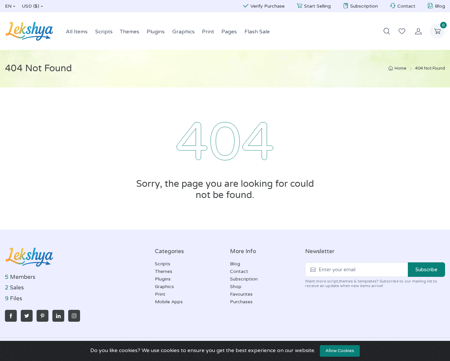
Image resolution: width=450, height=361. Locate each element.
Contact (406, 6)
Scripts (104, 31)
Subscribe (426, 270)
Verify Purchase (267, 6)
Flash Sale (257, 31)
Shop (235, 286)
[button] (386, 31)
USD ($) (30, 6)
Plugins (156, 31)
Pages (229, 31)
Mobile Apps (169, 302)
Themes (129, 31)
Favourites (241, 294)
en (8, 6)
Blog (440, 6)
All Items (77, 31)
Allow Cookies (339, 350)
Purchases (241, 302)
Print (208, 31)
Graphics (183, 31)
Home (401, 68)
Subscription (364, 6)
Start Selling (317, 6)
